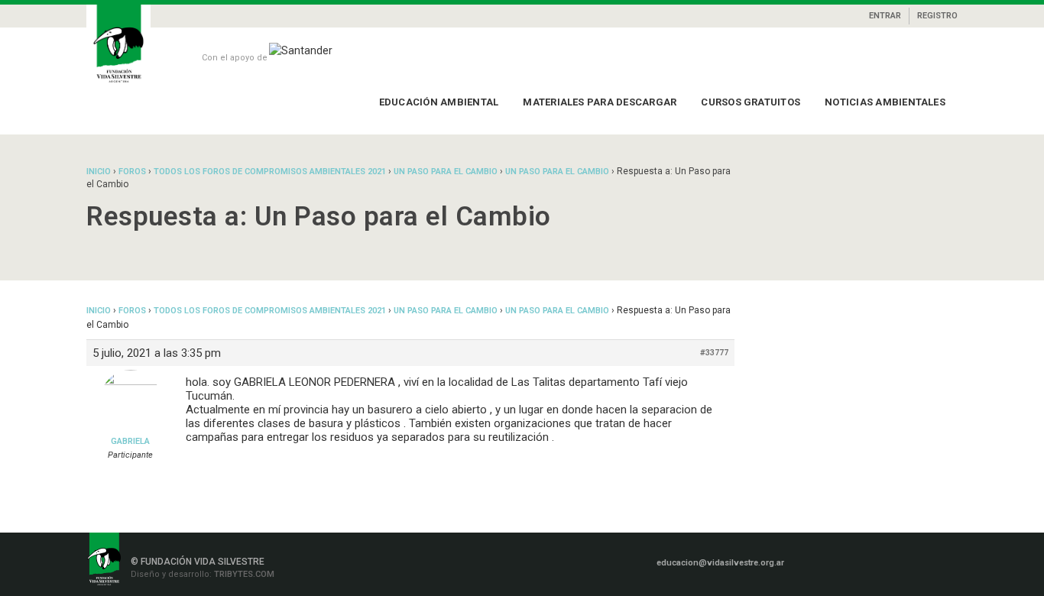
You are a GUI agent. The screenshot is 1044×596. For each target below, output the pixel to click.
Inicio (98, 172)
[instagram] (863, 561)
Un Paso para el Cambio (446, 172)
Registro (937, 16)
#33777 (714, 353)
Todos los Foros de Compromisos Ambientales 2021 (270, 172)
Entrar (885, 16)
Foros (132, 172)
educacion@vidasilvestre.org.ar (720, 563)
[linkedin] (885, 561)
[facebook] (838, 561)
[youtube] (929, 561)
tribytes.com (243, 574)
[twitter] (907, 561)
